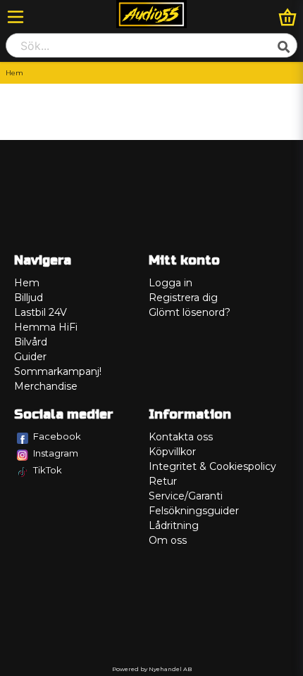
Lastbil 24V (40, 312)
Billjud (28, 297)
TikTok (47, 470)
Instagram (55, 453)
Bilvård (30, 342)
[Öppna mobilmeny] (15, 17)
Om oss (168, 540)
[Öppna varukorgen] (287, 17)
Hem (26, 282)
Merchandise (46, 386)
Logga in (170, 282)
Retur (163, 481)
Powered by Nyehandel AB (152, 668)
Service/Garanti (186, 496)
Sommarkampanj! (57, 371)
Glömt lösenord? (189, 312)
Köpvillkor (172, 451)
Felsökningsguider (194, 510)
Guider (30, 356)
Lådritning (174, 525)
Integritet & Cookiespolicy (212, 466)
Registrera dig (183, 297)
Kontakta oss (181, 437)
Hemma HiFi (46, 327)
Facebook (57, 436)
